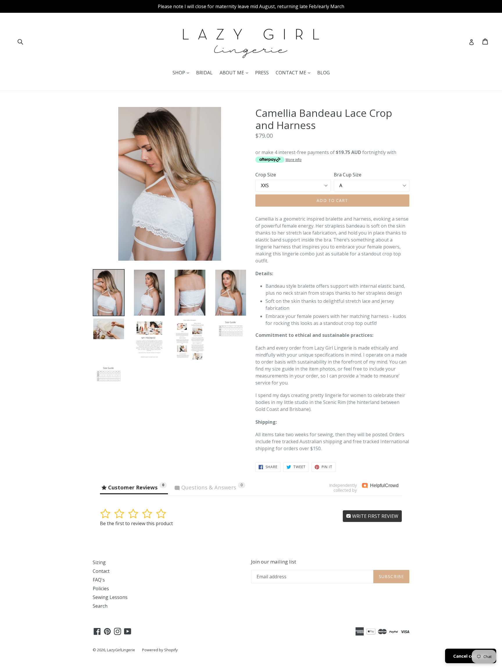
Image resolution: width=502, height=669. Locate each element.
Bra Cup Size (347, 174)
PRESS (262, 72)
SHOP (182, 72)
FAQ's (99, 580)
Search (100, 606)
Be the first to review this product (136, 523)
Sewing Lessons (110, 597)
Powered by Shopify (160, 649)
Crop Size (265, 174)
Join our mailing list (273, 562)
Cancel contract (470, 656)
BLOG (323, 72)
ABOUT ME (235, 72)
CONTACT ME (294, 72)
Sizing (99, 562)
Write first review (374, 516)
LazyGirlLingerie (121, 649)
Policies (101, 588)
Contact (101, 571)
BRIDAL (204, 72)
